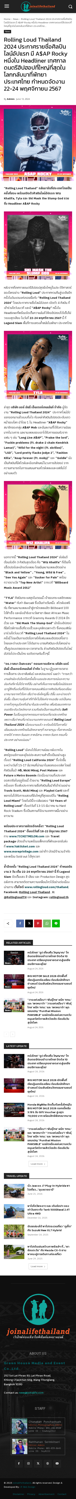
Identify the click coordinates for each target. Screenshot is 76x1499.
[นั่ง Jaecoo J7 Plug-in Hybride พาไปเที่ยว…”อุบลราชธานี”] (14, 1191)
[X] (29, 923)
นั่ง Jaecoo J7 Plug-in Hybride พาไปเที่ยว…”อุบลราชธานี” (48, 1188)
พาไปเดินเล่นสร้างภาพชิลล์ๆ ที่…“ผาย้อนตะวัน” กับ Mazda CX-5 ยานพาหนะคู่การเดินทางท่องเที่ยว (48, 1250)
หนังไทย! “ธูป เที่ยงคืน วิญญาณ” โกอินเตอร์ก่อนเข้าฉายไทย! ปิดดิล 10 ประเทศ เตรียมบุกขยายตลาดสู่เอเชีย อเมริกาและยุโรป (48, 958)
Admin (11, 98)
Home (7, 19)
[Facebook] (20, 923)
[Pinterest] (38, 923)
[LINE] (56, 923)
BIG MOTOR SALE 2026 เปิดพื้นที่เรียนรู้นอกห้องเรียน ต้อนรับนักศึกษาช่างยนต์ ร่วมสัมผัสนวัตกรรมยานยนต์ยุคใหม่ (49, 982)
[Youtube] (57, 1463)
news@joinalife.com (31, 1393)
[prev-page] (6, 1034)
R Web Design (28, 1487)
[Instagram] (28, 1463)
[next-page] (12, 1034)
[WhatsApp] (47, 923)
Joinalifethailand (22, 1483)
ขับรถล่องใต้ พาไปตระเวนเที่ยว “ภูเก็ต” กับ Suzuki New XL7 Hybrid (49, 1228)
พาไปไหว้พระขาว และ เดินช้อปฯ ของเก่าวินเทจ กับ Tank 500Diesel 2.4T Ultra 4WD (48, 1210)
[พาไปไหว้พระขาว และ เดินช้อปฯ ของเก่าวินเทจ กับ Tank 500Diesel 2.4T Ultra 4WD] (14, 1211)
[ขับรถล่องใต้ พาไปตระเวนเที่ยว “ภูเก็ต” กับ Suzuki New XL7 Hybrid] (14, 1232)
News (16, 19)
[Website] (47, 1463)
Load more (37, 1164)
